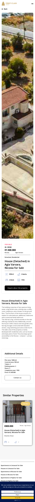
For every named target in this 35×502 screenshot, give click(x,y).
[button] (17, 229)
